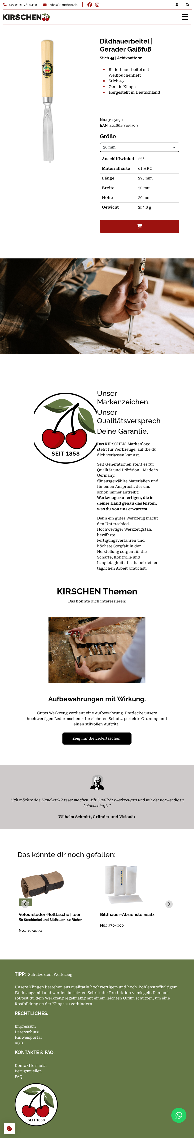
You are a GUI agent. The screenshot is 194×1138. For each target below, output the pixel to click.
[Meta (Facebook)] (89, 5)
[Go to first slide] (163, 684)
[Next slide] (169, 904)
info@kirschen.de (63, 5)
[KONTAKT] (178, 5)
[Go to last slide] (25, 904)
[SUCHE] (188, 5)
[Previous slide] (30, 684)
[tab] (45, 162)
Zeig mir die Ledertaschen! (97, 738)
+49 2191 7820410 (23, 5)
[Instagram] (97, 5)
